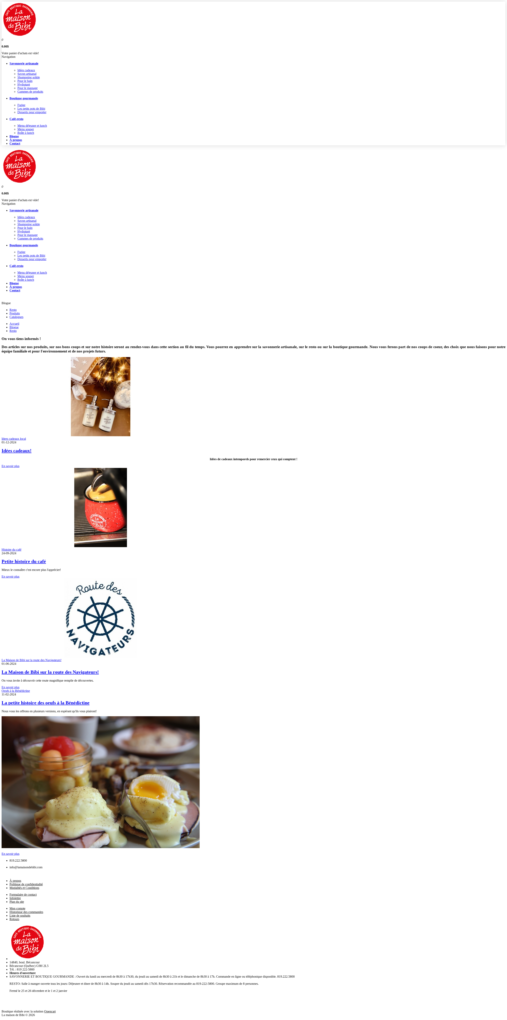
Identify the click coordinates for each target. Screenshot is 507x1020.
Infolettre (15, 898)
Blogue (14, 327)
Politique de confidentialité (26, 884)
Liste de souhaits (20, 915)
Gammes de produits (30, 91)
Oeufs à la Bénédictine (16, 690)
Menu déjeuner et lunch (32, 125)
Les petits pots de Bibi (31, 108)
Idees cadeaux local (14, 438)
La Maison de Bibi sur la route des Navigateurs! (31, 660)
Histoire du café (11, 549)
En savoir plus (10, 466)
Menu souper (25, 129)
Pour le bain (24, 81)
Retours (14, 919)
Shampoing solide (28, 77)
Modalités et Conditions (24, 888)
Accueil (14, 323)
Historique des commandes (26, 912)
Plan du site (17, 901)
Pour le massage (27, 88)
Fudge (21, 105)
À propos (15, 880)
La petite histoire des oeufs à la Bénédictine (46, 702)
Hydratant (23, 84)
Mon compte (17, 908)
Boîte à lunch (25, 132)
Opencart (50, 1011)
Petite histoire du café (24, 561)
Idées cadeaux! (16, 450)
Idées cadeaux (26, 70)
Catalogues (16, 317)
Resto (13, 309)
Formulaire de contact (23, 894)
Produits (15, 313)
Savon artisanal (26, 73)
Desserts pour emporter (31, 112)
